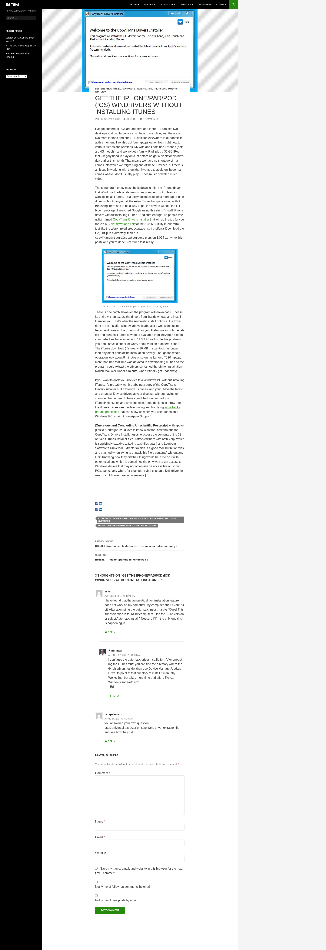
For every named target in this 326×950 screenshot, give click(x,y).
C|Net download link (121, 224)
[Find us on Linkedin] (100, 503)
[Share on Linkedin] (100, 509)
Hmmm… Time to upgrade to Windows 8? (121, 557)
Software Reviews (134, 88)
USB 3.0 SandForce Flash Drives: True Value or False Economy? (136, 543)
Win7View (100, 91)
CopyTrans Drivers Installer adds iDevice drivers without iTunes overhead (137, 519)
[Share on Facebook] (96, 509)
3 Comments (150, 119)
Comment (102, 773)
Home (133, 4)
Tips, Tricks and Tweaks (162, 88)
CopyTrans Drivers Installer (131, 219)
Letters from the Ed (108, 88)
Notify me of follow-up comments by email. (123, 886)
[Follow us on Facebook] (96, 503)
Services (186, 4)
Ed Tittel (12, 4)
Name (100, 821)
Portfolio (167, 4)
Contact (221, 4)
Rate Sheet (204, 4)
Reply (111, 632)
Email (100, 837)
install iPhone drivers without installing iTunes (127, 525)
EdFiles (148, 4)
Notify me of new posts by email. (116, 900)
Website (100, 852)
